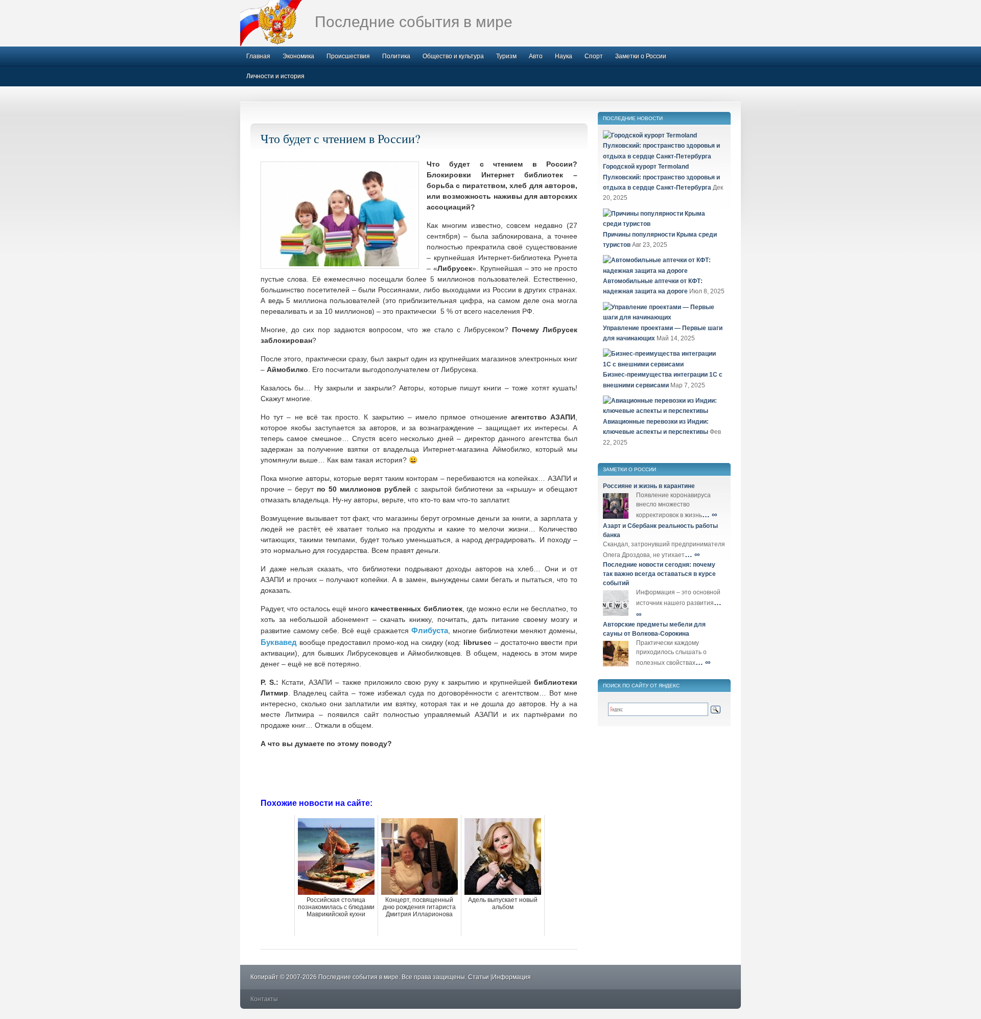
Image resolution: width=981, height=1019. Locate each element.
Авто (536, 56)
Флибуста (429, 630)
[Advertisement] (419, 772)
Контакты (264, 999)
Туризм (506, 56)
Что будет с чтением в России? (341, 138)
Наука (563, 56)
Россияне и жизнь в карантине (649, 486)
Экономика (298, 56)
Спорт (594, 56)
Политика (396, 56)
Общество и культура (453, 56)
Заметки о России (640, 56)
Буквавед (279, 642)
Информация (511, 977)
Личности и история (275, 76)
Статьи (478, 977)
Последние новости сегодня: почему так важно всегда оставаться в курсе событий (659, 574)
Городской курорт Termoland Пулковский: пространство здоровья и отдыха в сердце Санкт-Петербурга (661, 177)
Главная (258, 56)
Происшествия (348, 56)
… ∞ (709, 514)
